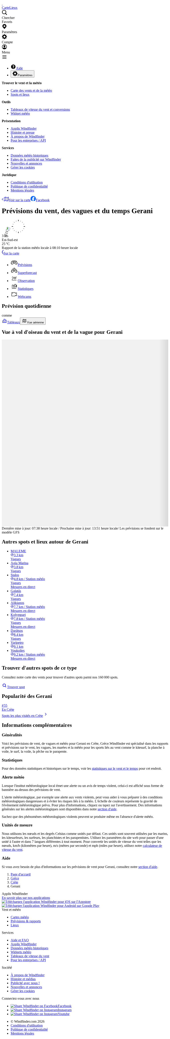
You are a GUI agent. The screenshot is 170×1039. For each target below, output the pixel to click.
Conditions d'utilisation (27, 182)
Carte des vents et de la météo (31, 90)
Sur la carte (11, 253)
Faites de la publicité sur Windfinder (36, 159)
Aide (19, 68)
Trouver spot (16, 687)
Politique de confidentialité (29, 186)
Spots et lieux (20, 94)
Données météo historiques (29, 155)
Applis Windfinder (24, 128)
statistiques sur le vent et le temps (115, 768)
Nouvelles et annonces (26, 163)
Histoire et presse (23, 132)
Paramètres (25, 75)
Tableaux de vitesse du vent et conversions (40, 109)
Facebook (43, 200)
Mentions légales (22, 190)
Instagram (64, 1010)
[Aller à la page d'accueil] (2, 4)
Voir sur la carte (20, 200)
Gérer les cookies (23, 167)
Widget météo (20, 113)
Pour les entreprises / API (28, 140)
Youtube (64, 1014)
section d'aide (107, 809)
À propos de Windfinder (27, 136)
